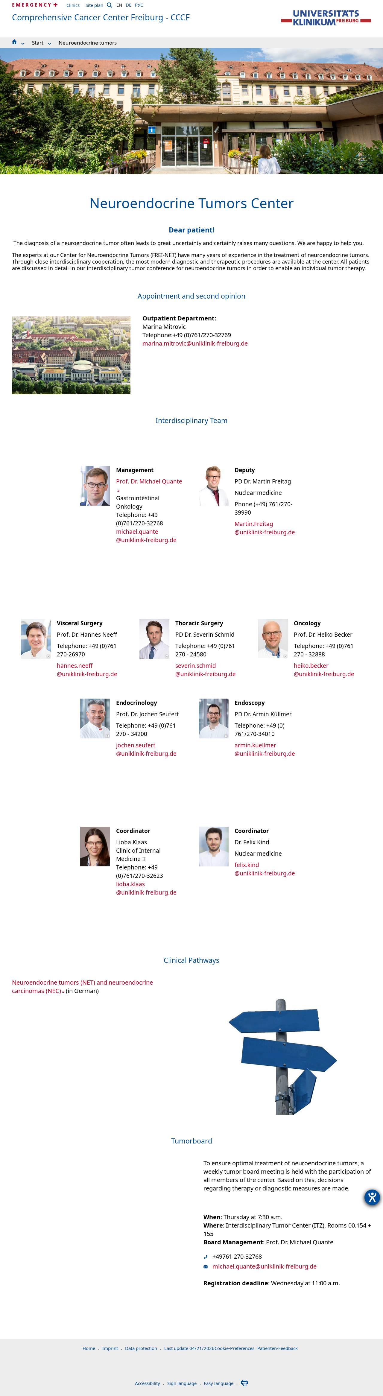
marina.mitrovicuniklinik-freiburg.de (195, 343)
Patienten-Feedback (277, 1348)
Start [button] (37, 42)
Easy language (221, 1383)
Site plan (94, 5)
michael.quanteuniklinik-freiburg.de (264, 1266)
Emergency (32, 4)
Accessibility (149, 1383)
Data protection (143, 1348)
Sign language (184, 1383)
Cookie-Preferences (234, 1348)
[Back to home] (326, 18)
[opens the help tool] (372, 1197)
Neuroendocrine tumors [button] (88, 42)
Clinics (73, 5)
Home (91, 1348)
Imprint (112, 1348)
